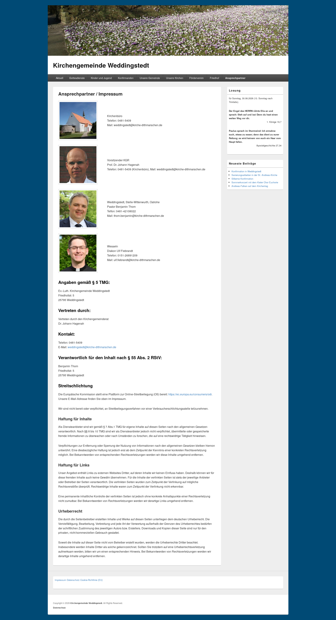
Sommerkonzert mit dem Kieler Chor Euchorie (255, 182)
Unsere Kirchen (174, 78)
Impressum (60, 580)
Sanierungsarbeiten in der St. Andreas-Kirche (254, 175)
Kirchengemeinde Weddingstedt (101, 65)
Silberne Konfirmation (242, 178)
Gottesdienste (77, 78)
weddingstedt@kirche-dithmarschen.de (92, 347)
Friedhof (214, 78)
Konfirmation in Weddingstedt (246, 171)
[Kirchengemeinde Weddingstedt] (168, 55)
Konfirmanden (126, 78)
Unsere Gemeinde (150, 78)
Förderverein (196, 78)
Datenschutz (73, 580)
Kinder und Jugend (101, 78)
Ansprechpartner (235, 78)
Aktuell (59, 78)
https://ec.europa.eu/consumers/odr (190, 394)
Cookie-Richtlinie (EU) (91, 580)
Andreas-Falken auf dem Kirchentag (250, 186)
